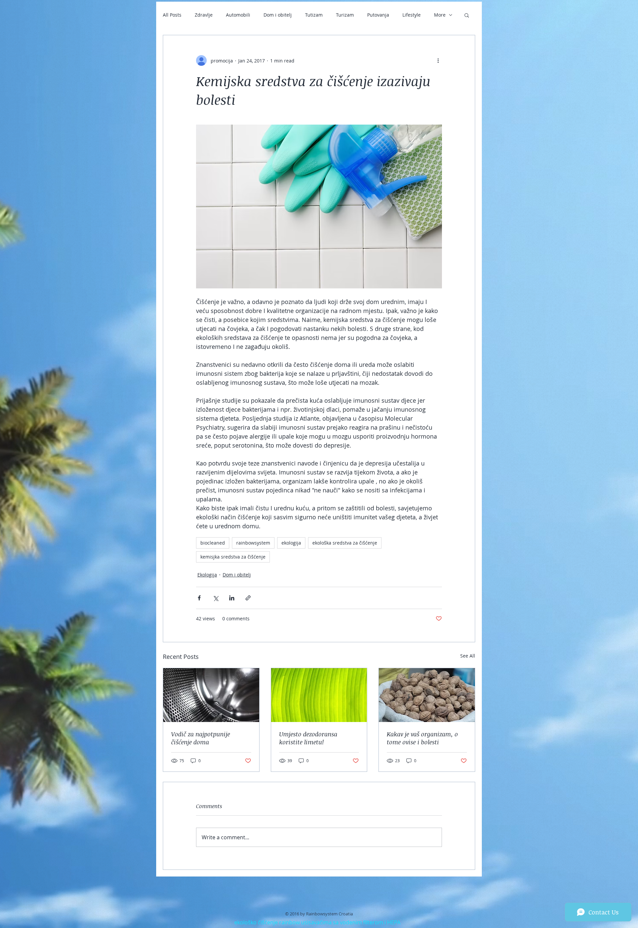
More (440, 15)
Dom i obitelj (278, 15)
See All (467, 656)
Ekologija (207, 574)
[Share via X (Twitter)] (215, 598)
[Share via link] (248, 598)
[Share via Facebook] (199, 598)
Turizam (345, 15)
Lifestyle (411, 15)
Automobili (238, 15)
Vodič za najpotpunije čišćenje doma (200, 738)
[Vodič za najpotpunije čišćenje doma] (211, 695)
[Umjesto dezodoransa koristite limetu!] (319, 695)
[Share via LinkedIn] (232, 598)
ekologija (291, 543)
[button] (467, 15)
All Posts (172, 15)
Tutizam (314, 15)
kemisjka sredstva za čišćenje (233, 557)
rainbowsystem (253, 543)
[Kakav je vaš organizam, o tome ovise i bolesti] (427, 695)
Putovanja (378, 15)
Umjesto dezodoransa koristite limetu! (308, 738)
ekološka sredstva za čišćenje (344, 543)
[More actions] (438, 60)
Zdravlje (204, 15)
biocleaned (212, 543)
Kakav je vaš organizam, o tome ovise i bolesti (422, 738)
